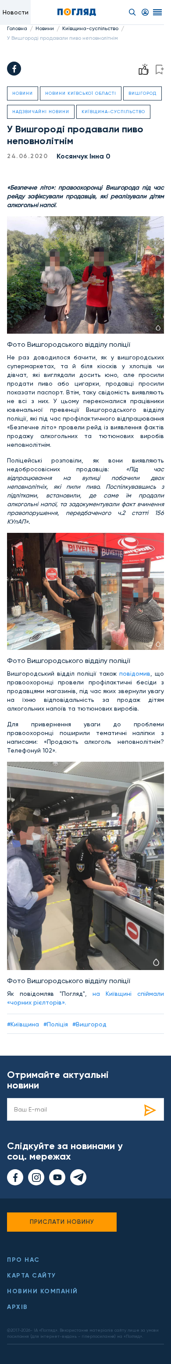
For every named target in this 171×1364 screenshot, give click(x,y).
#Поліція (55, 1024)
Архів (17, 1307)
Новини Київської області (80, 93)
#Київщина (23, 1024)
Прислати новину (62, 1221)
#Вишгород (89, 1024)
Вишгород (142, 93)
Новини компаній (42, 1291)
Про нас (23, 1260)
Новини (45, 28)
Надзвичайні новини (40, 111)
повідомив (133, 673)
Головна (17, 28)
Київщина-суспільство (90, 28)
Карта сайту (31, 1275)
